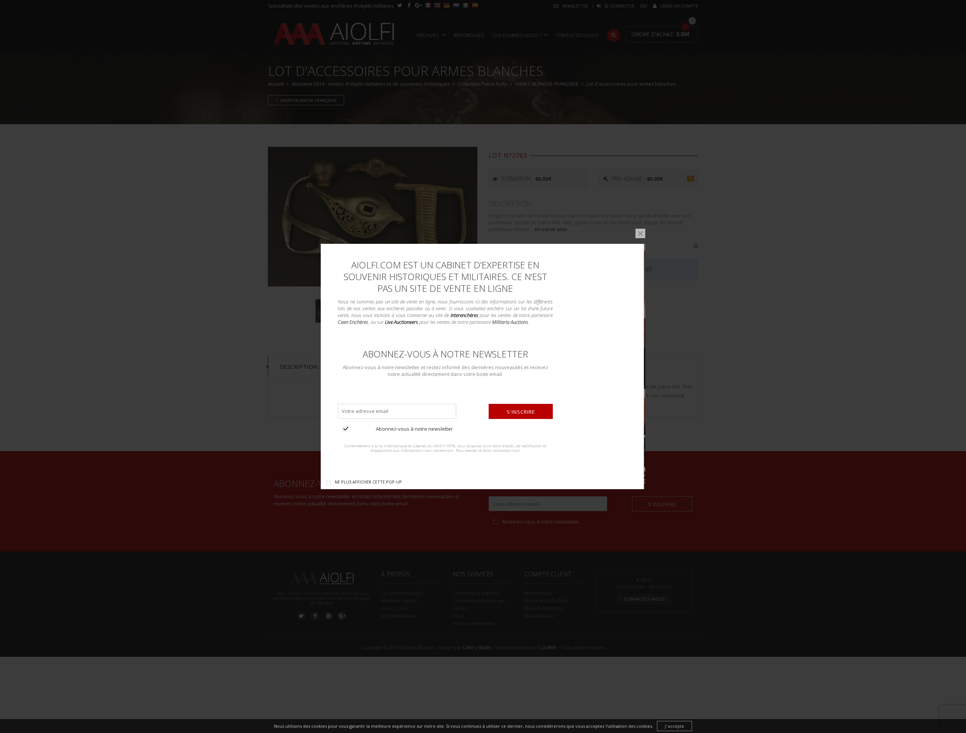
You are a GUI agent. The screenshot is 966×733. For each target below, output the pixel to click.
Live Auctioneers (401, 322)
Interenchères (464, 315)
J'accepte (674, 726)
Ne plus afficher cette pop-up (368, 482)
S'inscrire (521, 411)
